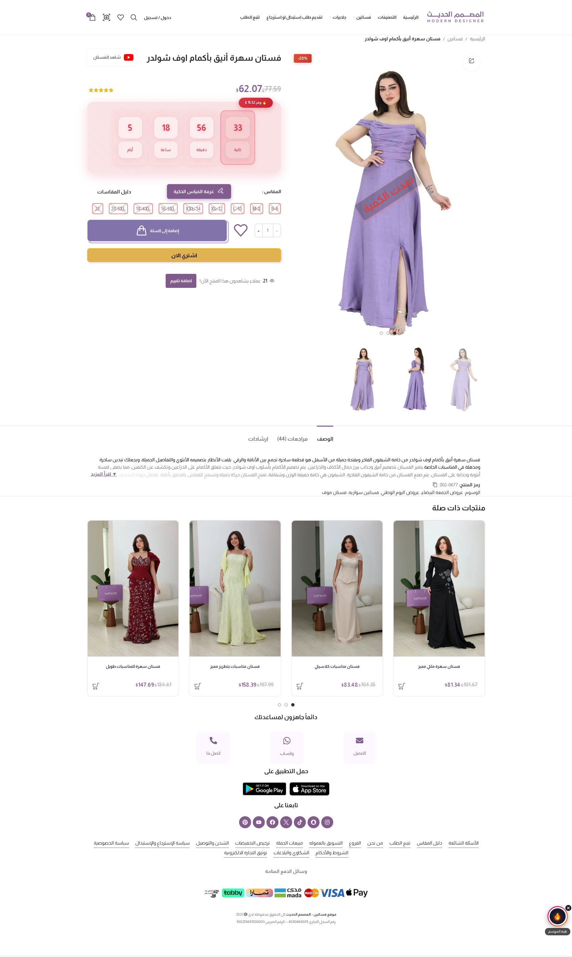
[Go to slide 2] (388, 333)
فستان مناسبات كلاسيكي (337, 666)
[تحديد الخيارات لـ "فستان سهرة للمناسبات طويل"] (95, 686)
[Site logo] (455, 17)
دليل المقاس (429, 843)
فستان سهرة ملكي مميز (439, 666)
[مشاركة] (471, 62)
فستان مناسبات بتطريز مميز (235, 666)
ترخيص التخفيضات (252, 843)
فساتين (455, 38)
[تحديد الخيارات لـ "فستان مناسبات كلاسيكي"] (300, 686)
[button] (557, 920)
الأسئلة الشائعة (463, 843)
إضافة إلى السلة (164, 230)
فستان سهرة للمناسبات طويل (133, 666)
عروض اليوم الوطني (400, 492)
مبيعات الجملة (289, 843)
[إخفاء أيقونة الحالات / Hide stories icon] (568, 908)
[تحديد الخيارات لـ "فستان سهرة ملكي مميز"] (401, 686)
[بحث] (134, 17)
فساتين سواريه (364, 492)
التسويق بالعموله (326, 843)
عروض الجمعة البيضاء (442, 492)
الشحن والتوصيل (212, 843)
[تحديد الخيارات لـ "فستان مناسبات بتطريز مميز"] (197, 686)
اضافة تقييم (181, 280)
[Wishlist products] (120, 17)
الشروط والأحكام (332, 852)
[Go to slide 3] (381, 333)
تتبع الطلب (399, 843)
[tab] (320, 436)
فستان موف (334, 492)
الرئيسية (477, 38)
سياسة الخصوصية (111, 843)
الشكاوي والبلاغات (291, 852)
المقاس (272, 191)
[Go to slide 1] (394, 333)
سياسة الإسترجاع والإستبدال (162, 843)
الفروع (355, 843)
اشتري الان (184, 255)
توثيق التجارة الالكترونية (245, 852)
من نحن (375, 843)
